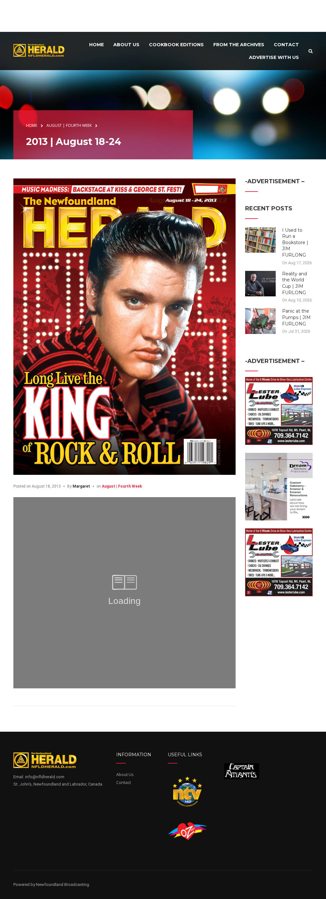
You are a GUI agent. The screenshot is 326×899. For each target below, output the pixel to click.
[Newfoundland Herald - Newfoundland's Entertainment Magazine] (41, 50)
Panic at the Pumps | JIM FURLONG (296, 317)
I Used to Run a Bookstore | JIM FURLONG (295, 242)
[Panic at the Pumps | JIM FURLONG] (260, 320)
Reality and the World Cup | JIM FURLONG (294, 283)
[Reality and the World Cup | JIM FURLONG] (260, 283)
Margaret (81, 486)
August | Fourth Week (122, 486)
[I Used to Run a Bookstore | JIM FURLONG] (260, 239)
